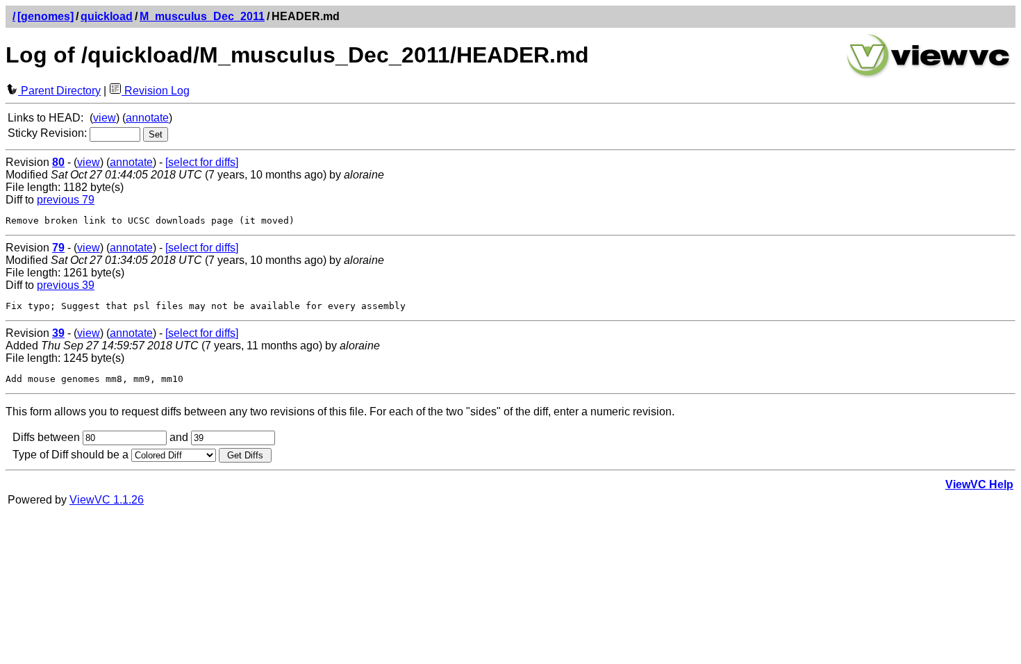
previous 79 (65, 200)
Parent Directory (59, 91)
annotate (147, 118)
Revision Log (156, 91)
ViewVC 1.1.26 (106, 500)
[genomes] (45, 16)
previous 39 (65, 285)
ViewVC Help (979, 484)
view (104, 118)
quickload (107, 16)
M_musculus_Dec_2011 (202, 16)
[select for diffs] (201, 162)
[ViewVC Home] (928, 76)
